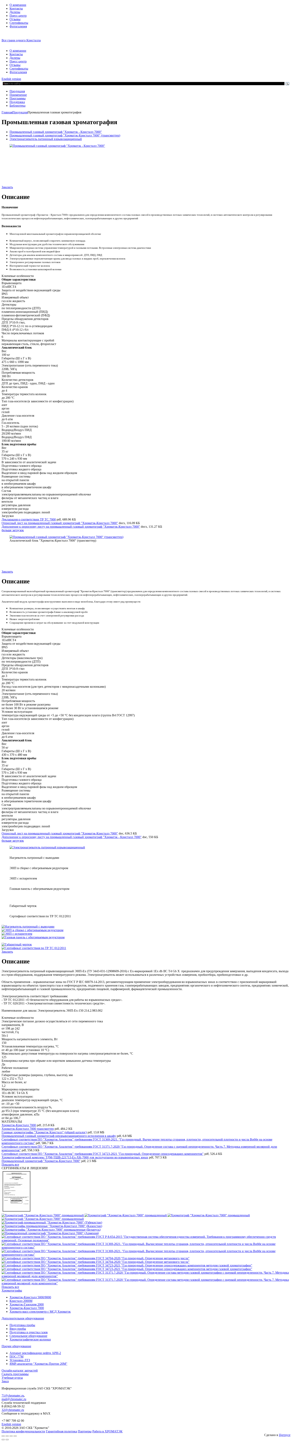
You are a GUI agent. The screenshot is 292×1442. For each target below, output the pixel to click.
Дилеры (15, 12)
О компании (18, 5)
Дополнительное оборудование (23, 1318)
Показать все (10, 1164)
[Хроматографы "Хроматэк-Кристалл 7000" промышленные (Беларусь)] (51, 1229)
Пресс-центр (18, 15)
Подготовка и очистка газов (29, 1332)
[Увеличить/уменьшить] (15, 1436)
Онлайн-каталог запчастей (20, 1370)
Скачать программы (15, 1374)
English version (11, 79)
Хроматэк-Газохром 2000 (27, 1304)
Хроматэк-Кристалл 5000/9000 (30, 1297)
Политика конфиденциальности (23, 1431)
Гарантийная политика (61, 1431)
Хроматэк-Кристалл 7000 (19, 1125)
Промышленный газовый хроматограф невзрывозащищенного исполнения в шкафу (59, 1136)
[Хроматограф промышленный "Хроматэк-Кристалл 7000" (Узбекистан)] (52, 1222)
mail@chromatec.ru (14, 1399)
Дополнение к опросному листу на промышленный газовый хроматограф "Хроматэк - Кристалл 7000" (72, 837)
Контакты (16, 8)
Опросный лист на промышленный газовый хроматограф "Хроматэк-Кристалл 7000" (60, 523)
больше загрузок (13, 530)
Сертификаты (19, 22)
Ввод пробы (18, 1328)
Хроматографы (12, 1290)
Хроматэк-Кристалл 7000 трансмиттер (28, 1128)
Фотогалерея (18, 26)
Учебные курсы (12, 1377)
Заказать (7, 187)
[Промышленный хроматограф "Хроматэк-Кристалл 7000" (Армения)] (50, 1233)
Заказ (5, 1381)
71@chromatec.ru (13, 1395)
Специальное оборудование (28, 1336)
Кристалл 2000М (21, 1301)
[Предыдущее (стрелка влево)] (3, 1439)
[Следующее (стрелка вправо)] (7, 1439)
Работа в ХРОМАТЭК (107, 1431)
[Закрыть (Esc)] (3, 1436)
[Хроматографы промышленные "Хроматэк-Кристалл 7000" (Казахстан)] (52, 1226)
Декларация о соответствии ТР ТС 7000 (29, 519)
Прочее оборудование (16, 1346)
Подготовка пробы (22, 1325)
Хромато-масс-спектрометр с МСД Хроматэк (40, 1311)
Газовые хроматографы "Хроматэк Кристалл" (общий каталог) (44, 1132)
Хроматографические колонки (30, 1339)
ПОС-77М (16, 1356)
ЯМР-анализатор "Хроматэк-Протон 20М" (38, 1363)
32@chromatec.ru (13, 1410)
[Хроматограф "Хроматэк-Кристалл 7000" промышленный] (43, 1215)
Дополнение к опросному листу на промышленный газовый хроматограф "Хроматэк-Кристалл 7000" (71, 526)
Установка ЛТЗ (20, 1360)
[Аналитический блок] (66, 537)
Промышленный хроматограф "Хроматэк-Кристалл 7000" (41, 1161)
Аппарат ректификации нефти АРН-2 (35, 1353)
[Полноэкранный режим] (11, 1436)
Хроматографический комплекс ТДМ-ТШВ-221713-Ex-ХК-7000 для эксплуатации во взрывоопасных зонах (75, 1157)
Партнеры (85, 1431)
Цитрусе (284, 1435)
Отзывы (15, 19)
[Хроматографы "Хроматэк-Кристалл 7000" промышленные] (16, 1211)
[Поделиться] (7, 1436)
